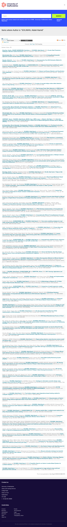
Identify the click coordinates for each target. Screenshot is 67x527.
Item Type (32, 44)
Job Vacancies (17, 510)
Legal (15, 512)
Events (15, 509)
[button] (27, 40)
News (3, 515)
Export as (4, 40)
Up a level (5, 39)
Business (4, 510)
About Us (4, 517)
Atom (59, 40)
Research (4, 513)
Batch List (6, 42)
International (4, 512)
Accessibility (17, 513)
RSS (64, 40)
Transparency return (18, 515)
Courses (4, 509)
